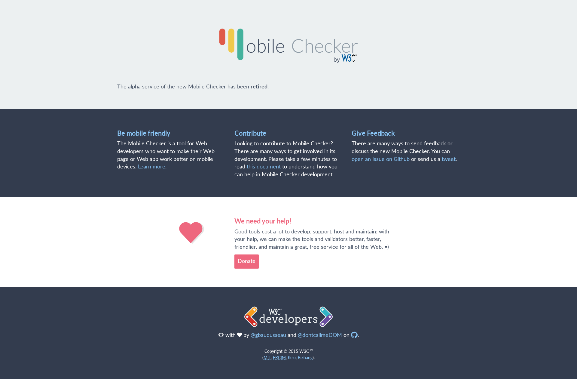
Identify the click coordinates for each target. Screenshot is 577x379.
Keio (292, 358)
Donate (246, 261)
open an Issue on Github (381, 159)
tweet (449, 159)
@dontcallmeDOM (320, 335)
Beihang (305, 358)
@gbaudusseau (268, 335)
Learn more (151, 167)
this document (264, 167)
